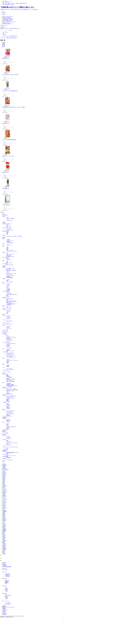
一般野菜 (8, 239)
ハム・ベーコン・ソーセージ (12, 251)
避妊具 (8, 427)
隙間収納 (8, 401)
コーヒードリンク (10, 353)
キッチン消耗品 (9, 377)
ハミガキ (8, 437)
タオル (8, 403)
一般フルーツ (9, 244)
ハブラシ (8, 436)
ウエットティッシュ (10, 411)
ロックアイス (9, 347)
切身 (7, 253)
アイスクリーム (5, 331)
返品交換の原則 (8, 595)
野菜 (3, 238)
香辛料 (4, 278)
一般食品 (7, 37)
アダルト (8, 428)
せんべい (8, 318)
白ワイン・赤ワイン (10, 369)
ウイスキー (5, 370)
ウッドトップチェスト (11, 398)
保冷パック (9, 420)
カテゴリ (4, 12)
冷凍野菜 (8, 241)
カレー (8, 272)
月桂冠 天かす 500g (5, 123)
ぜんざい (8, 296)
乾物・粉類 (12, 37)
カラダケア (5, 439)
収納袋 (8, 399)
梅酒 (7, 362)
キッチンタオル (9, 412)
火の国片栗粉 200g (5, 188)
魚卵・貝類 (9, 255)
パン (3, 221)
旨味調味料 (9, 276)
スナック (4, 319)
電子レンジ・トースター (11, 455)
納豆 (7, 226)
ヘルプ (3, 612)
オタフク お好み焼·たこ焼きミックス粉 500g (10, 74)
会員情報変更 (7, 576)
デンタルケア (9, 438)
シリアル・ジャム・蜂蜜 (7, 227)
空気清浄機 (9, 457)
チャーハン (9, 311)
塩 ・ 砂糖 (8, 269)
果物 (3, 243)
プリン (8, 219)
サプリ (8, 346)
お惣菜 (4, 222)
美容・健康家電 (5, 456)
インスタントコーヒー (11, 354)
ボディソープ (9, 441)
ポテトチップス (9, 320)
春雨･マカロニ (9, 302)
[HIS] (3, 563)
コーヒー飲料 (9, 339)
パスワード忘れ (8, 604)
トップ (3, 11)
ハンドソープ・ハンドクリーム (12, 442)
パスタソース (9, 293)
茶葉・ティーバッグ (10, 350)
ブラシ (8, 391)
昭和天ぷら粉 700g (5, 172)
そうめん (8, 283)
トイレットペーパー (10, 413)
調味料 (4, 267)
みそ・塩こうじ (9, 274)
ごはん (3, 28)
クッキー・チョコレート (7, 315)
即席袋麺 (8, 290)
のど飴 (8, 327)
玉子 (7, 224)
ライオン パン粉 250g (6, 204)
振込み (6, 596)
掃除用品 (4, 387)
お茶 (3, 348)
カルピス (11, 28)
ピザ (7, 312)
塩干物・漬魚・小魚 (10, 256)
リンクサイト (4, 610)
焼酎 (3, 364)
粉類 (15, 37)
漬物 (3, 260)
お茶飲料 (8, 349)
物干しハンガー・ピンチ (11, 388)
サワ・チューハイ (10, 340)
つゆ (16, 28)
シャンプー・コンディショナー (12, 446)
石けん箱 (8, 408)
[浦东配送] (4, 562)
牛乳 (1, 28)
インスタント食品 (6, 291)
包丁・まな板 (9, 380)
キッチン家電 (5, 454)
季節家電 (4, 458)
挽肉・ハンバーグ (10, 250)
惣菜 (7, 313)
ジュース (8, 341)
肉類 (3, 245)
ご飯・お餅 (9, 259)
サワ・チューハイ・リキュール (12, 360)
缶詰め (4, 305)
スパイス (8, 279)
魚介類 (4, 252)
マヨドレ (8, 271)
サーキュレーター (10, 459)
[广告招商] (4, 564)
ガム (7, 329)
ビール (8, 28)
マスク (8, 423)
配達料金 (6, 582)
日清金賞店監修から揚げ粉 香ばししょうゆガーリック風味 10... (14, 107)
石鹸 (7, 440)
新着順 (3, 43)
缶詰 (7, 306)
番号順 (3, 44)
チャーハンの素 (9, 281)
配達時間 (6, 581)
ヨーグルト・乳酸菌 (10, 218)
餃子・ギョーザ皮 (10, 264)
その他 (8, 378)
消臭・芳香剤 (5, 429)
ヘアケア (4, 445)
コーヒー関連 (5, 351)
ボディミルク (9, 444)
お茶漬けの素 (9, 304)
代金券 (6, 590)
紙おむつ (8, 414)
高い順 (3, 46)
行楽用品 (4, 418)
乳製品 (4, 216)
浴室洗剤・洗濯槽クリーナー (12, 385)
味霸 (14, 28)
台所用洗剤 (9, 383)
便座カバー (9, 407)
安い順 (3, 45)
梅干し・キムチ (9, 262)
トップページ (2, 37)
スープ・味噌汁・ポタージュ (12, 294)
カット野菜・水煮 (10, 242)
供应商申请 (4, 613)
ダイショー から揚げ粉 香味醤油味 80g (9, 139)
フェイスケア (5, 447)
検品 (6, 583)
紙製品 (4, 409)
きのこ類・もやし (10, 240)
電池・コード (9, 453)
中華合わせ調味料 (10, 277)
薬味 (7, 280)
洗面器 (8, 404)
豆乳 (7, 234)
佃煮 (7, 295)
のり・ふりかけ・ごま (11, 300)
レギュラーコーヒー (10, 352)
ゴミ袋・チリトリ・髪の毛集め (12, 389)
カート (3, 13)
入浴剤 (8, 443)
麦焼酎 (8, 365)
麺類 (3, 282)
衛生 (3, 422)
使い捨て (8, 419)
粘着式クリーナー (10, 393)
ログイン (7, 2)
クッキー (8, 316)
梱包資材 (8, 421)
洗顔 (7, 448)
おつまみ (4, 322)
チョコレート (9, 317)
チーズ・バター (9, 220)
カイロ (8, 425)
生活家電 (4, 451)
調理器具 (8, 376)
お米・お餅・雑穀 (6, 257)
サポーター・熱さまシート (11, 426)
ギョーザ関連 (5, 263)
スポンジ (8, 392)
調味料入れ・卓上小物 (11, 379)
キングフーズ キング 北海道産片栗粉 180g (9, 90)
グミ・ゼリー (9, 328)
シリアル (8, 228)
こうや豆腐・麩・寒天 (11, 303)
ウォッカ (8, 363)
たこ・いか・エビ (10, 254)
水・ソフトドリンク (6, 342)
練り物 (4, 235)
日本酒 (8, 361)
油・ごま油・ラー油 (10, 268)
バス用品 (4, 402)
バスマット (9, 405)
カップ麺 (8, 289)
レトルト (8, 292)
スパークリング (9, 368)
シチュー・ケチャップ (11, 275)
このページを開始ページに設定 (8, 4)
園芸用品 (4, 431)
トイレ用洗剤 (9, 386)
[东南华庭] (4, 565)
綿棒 (7, 424)
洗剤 (3, 382)
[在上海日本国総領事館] (6, 566)
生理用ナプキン (9, 415)
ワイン (4, 367)
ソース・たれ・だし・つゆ (11, 273)
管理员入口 (4, 614)
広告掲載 (4, 611)
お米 (7, 258)
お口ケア (4, 435)
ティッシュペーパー (10, 410)
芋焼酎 (8, 366)
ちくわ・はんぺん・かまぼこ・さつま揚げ (14, 236)
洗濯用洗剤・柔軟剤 (10, 384)
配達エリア (7, 580)
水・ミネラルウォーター (11, 337)
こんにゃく (9, 225)
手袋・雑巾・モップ (10, 390)
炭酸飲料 (8, 338)
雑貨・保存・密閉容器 (11, 381)
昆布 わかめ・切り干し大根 (11, 301)
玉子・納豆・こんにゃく (7, 223)
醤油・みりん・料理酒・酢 (11, 270)
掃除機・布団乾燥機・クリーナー (13, 452)
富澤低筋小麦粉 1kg (5, 58)
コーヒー (18, 28)
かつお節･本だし (10, 298)
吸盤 (7, 400)
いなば (6, 28)
